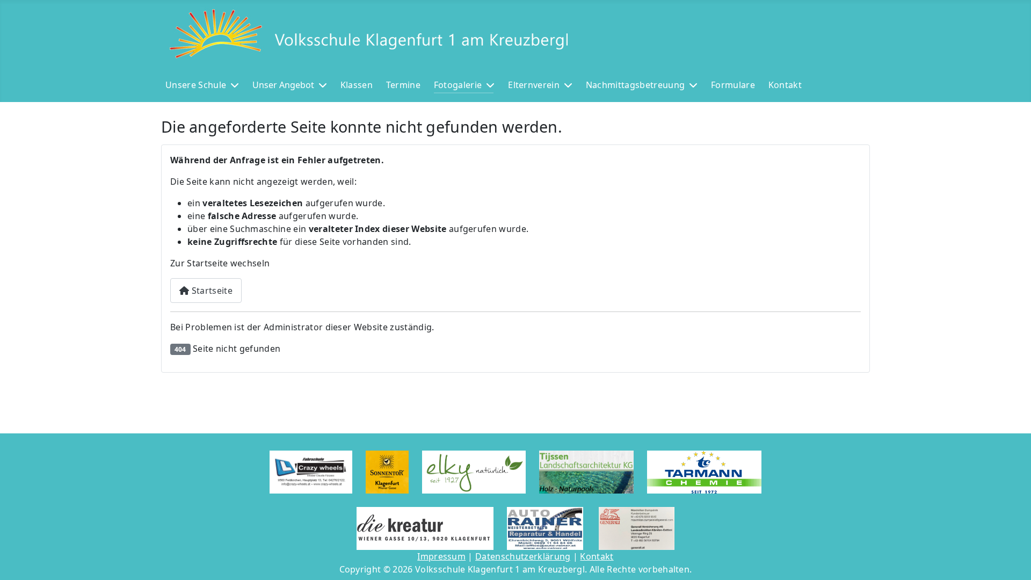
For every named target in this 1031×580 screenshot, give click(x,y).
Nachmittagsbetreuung (635, 85)
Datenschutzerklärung (522, 556)
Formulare (733, 85)
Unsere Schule (195, 85)
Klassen (356, 85)
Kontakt (785, 85)
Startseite (211, 290)
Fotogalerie (458, 85)
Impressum (441, 556)
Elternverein (534, 85)
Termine (403, 85)
